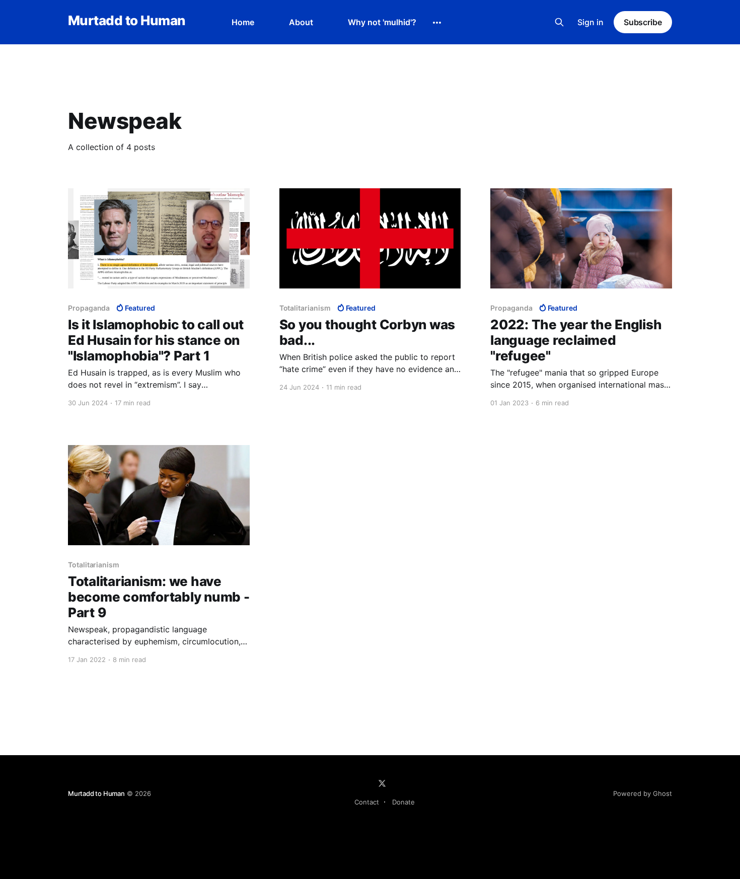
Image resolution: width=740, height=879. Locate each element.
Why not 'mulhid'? (382, 22)
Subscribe (643, 22)
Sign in (590, 22)
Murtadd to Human (126, 21)
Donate (403, 802)
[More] (437, 22)
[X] (382, 783)
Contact (366, 802)
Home (243, 22)
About (301, 22)
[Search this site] (559, 22)
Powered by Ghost (642, 793)
